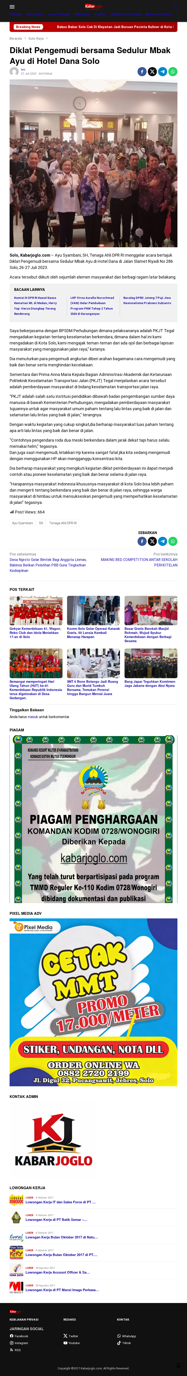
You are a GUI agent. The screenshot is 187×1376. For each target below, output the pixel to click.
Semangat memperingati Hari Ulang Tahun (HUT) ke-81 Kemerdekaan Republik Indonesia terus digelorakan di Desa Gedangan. (36, 689)
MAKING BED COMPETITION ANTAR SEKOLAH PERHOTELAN (139, 559)
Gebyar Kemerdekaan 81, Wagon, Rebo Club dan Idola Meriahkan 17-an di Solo (35, 632)
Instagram (21, 1343)
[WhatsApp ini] (172, 71)
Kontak (123, 1319)
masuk (33, 717)
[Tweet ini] (152, 71)
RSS (18, 1350)
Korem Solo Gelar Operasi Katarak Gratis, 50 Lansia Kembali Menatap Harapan (93, 632)
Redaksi (69, 1319)
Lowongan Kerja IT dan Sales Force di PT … (61, 1202)
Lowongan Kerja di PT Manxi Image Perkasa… (62, 1290)
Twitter (73, 1336)
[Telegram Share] (162, 71)
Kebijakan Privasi (24, 1319)
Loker (29, 1197)
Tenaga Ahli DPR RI (63, 523)
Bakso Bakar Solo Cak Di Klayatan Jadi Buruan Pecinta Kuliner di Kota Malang (65, 27)
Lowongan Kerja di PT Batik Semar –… (56, 1219)
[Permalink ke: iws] (14, 71)
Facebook (21, 1336)
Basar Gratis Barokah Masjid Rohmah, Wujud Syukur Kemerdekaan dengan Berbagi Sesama (148, 634)
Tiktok (126, 1343)
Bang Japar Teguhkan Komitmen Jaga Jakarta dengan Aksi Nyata (150, 683)
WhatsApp (129, 1336)
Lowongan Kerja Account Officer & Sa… (58, 1272)
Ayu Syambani (22, 523)
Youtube (74, 1343)
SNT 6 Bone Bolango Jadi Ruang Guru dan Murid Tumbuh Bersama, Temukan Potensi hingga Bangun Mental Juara (92, 687)
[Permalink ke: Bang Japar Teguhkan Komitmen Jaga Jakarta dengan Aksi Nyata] (151, 663)
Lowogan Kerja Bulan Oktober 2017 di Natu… (62, 1237)
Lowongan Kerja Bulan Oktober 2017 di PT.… (61, 1255)
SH (41, 523)
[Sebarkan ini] (142, 71)
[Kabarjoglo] (93, 6)
